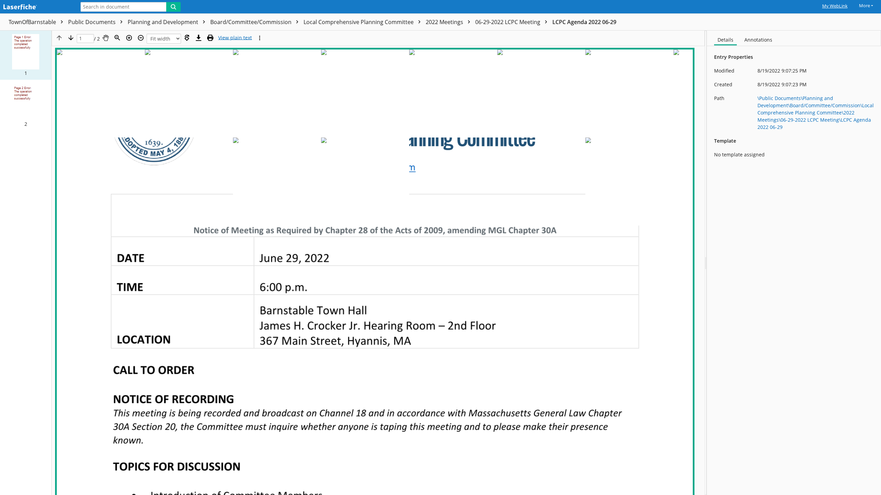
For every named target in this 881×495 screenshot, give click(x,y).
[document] (794, 263)
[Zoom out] (141, 38)
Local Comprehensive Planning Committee (359, 22)
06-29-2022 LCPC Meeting (508, 22)
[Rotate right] (187, 38)
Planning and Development (164, 22)
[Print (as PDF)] (210, 38)
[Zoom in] (129, 38)
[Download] (198, 38)
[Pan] (106, 38)
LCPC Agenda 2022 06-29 (584, 22)
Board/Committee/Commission (251, 22)
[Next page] (71, 38)
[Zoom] (117, 38)
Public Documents (92, 22)
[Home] (36, 7)
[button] (25, 55)
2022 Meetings (445, 22)
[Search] (173, 7)
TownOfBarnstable (33, 22)
